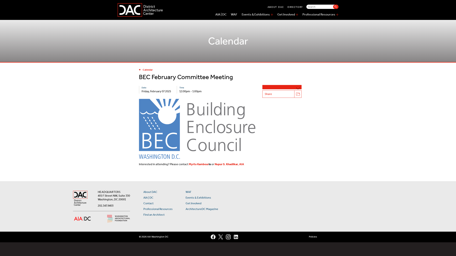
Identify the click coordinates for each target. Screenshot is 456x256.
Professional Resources (318, 14)
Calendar (148, 69)
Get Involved (286, 14)
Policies (313, 236)
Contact (148, 203)
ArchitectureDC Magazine (202, 209)
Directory (295, 7)
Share (268, 94)
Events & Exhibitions (256, 14)
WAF (234, 14)
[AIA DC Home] (80, 199)
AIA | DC (221, 14)
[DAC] (140, 10)
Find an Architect (154, 214)
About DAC (276, 7)
